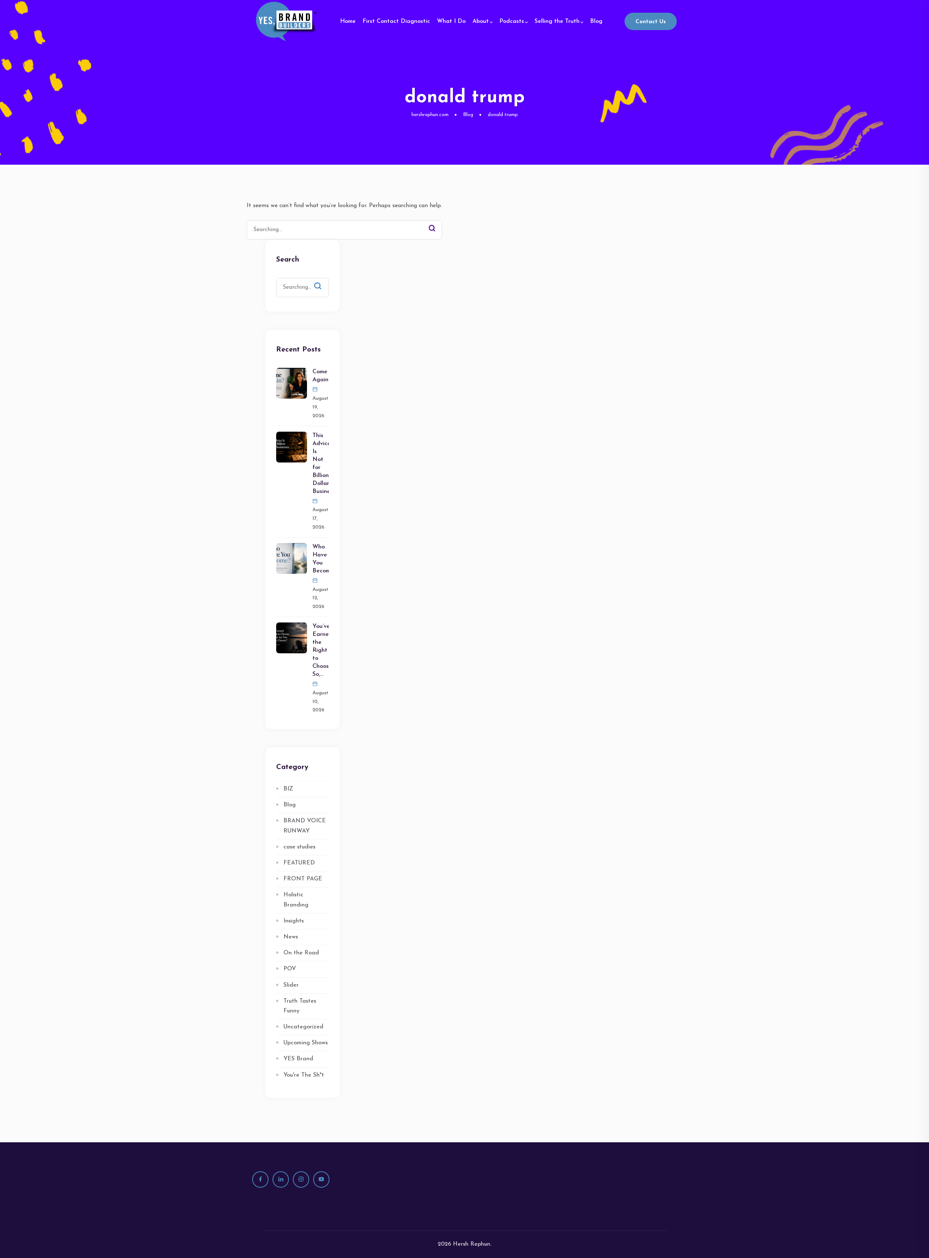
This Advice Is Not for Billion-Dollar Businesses (320, 463)
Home (348, 21)
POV (289, 969)
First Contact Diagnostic (396, 21)
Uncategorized (303, 1027)
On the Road (301, 953)
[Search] (432, 228)
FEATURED (299, 863)
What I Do (451, 21)
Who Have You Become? (320, 559)
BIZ (288, 789)
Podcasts (511, 21)
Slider (291, 985)
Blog (596, 21)
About (480, 21)
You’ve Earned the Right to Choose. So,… (320, 650)
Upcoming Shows (305, 1043)
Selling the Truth (557, 21)
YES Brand (298, 1059)
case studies (299, 847)
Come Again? (320, 376)
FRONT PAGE (302, 879)
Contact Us (650, 22)
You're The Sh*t (303, 1075)
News (290, 937)
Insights (293, 921)
